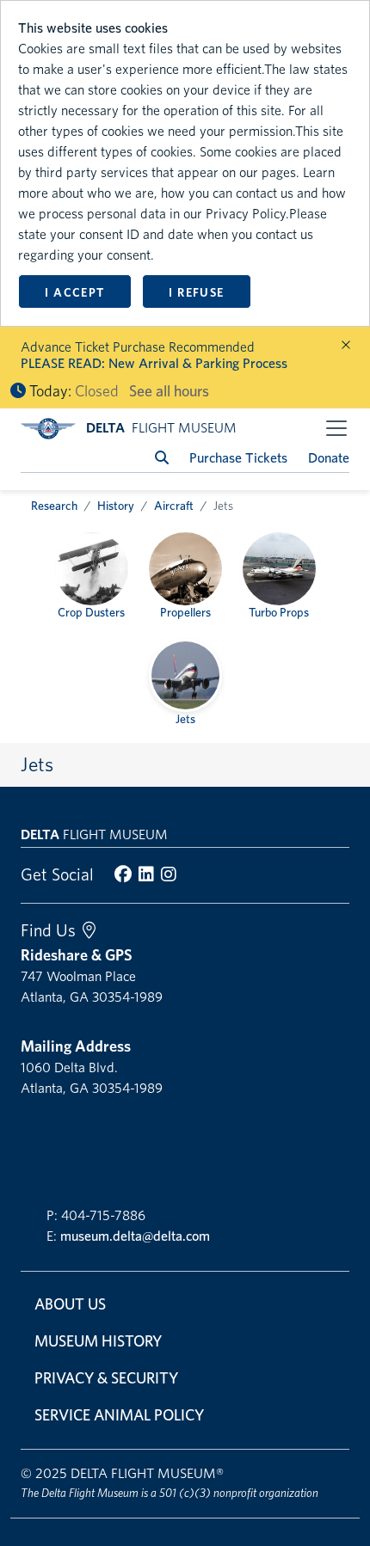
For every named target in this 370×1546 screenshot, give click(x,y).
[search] (162, 458)
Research (54, 505)
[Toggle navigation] (336, 428)
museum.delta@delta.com (135, 1236)
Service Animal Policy (119, 1415)
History (115, 505)
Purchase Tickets (238, 458)
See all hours (169, 391)
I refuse (196, 292)
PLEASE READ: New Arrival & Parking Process (154, 363)
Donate (328, 458)
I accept (74, 292)
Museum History (98, 1341)
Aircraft (174, 505)
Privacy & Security (106, 1378)
